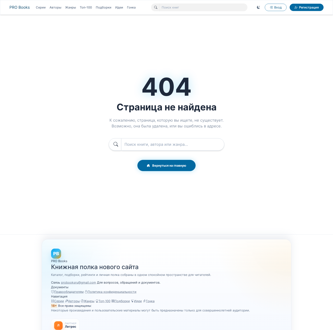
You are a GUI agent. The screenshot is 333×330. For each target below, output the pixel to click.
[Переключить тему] (258, 7)
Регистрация (309, 7)
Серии (41, 7)
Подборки (103, 7)
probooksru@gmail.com (78, 282)
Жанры (70, 7)
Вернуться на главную (168, 165)
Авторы (55, 7)
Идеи (119, 7)
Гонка (131, 7)
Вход (278, 7)
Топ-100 (86, 7)
